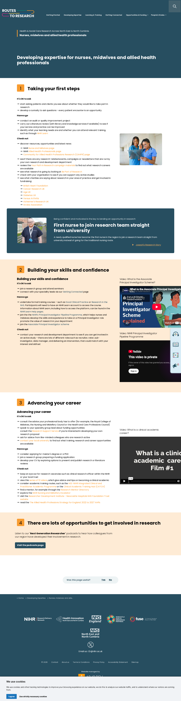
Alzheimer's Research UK (36, 201)
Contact (54, 662)
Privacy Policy (98, 662)
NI (38, 133)
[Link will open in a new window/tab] (38, 619)
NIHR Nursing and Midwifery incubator (51, 492)
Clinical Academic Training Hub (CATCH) (84, 486)
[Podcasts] (175, 335)
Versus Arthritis (31, 198)
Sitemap (135, 662)
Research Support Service (45, 431)
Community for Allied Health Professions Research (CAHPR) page (56, 154)
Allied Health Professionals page (44, 151)
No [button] (110, 579)
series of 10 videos (38, 480)
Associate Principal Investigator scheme (48, 324)
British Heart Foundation (35, 185)
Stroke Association (32, 204)
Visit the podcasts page (30, 545)
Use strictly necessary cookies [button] (33, 696)
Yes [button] (103, 579)
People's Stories (157, 15)
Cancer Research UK (34, 188)
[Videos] (175, 356)
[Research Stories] (175, 345)
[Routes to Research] (18, 13)
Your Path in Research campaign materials (53, 165)
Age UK (27, 192)
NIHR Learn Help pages (31, 311)
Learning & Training (93, 15)
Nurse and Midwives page (41, 148)
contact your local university (34, 440)
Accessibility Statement (118, 662)
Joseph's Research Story (148, 244)
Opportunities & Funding (136, 15)
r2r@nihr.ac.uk (95, 651)
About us (65, 662)
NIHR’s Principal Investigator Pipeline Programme (57, 314)
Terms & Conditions (81, 662)
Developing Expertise (72, 15)
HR (40, 133)
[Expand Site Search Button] (175, 6)
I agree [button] (11, 696)
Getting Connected (113, 15)
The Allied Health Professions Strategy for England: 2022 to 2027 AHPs (65, 502)
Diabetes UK (29, 195)
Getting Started (53, 15)
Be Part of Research (72, 171)
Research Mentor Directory (75, 489)
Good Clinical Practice (77, 302)
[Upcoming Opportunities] (175, 366)
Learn (45, 133)
